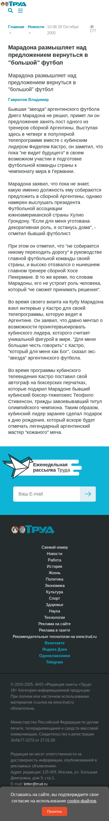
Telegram (54, 662)
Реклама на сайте (54, 623)
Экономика (55, 585)
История (54, 566)
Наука (54, 611)
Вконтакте (55, 643)
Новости (36, 26)
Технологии (54, 617)
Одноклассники (54, 655)
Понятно (54, 811)
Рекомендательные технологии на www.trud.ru (55, 636)
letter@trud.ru (35, 784)
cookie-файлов (81, 801)
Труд (33, 529)
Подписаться (88, 494)
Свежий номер (55, 547)
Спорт (54, 598)
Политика (54, 579)
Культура (54, 592)
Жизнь (55, 572)
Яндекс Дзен (54, 649)
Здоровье (54, 604)
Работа (54, 560)
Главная (16, 26)
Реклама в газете (54, 630)
